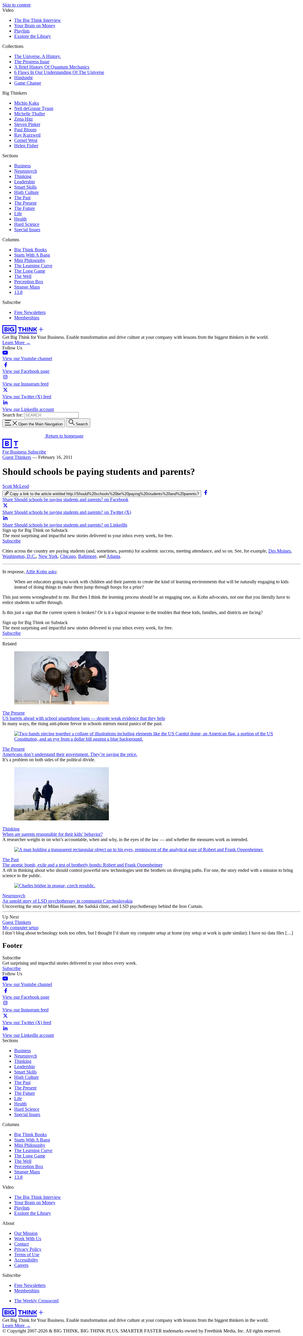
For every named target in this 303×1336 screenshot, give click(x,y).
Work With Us (27, 1238)
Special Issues (27, 229)
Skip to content (16, 4)
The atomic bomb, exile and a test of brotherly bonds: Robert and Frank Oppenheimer (82, 864)
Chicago (68, 556)
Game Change (27, 82)
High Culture (26, 192)
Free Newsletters (30, 312)
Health (20, 218)
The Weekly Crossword (36, 1300)
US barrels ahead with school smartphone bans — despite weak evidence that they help (83, 718)
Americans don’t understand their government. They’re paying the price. (69, 754)
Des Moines (279, 550)
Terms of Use (26, 1254)
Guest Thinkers (16, 457)
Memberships (26, 317)
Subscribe (37, 451)
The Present (25, 202)
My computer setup (20, 927)
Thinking (22, 176)
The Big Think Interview (37, 20)
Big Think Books (30, 249)
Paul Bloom (25, 129)
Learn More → (16, 342)
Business (22, 165)
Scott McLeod (15, 486)
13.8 (18, 292)
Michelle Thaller (29, 113)
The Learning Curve (33, 265)
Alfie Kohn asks (41, 571)
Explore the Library (32, 36)
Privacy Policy (27, 1249)
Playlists (22, 30)
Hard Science (26, 224)
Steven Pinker (27, 124)
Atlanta (113, 556)
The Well (22, 276)
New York (48, 556)
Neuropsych (25, 171)
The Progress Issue (31, 61)
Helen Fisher (26, 145)
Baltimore (87, 556)
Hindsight (23, 77)
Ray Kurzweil (27, 134)
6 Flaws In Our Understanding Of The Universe (59, 72)
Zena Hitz (23, 119)
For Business (15, 451)
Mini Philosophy (29, 260)
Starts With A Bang (32, 255)
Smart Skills (25, 187)
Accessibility (26, 1259)
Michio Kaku (26, 103)
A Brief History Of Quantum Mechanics (51, 66)
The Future (24, 208)
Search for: (12, 414)
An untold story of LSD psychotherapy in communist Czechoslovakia (67, 900)
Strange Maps (27, 286)
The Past (22, 197)
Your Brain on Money (34, 25)
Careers (21, 1265)
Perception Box (28, 281)
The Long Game (29, 270)
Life (18, 213)
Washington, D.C (19, 556)
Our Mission (26, 1233)
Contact (21, 1243)
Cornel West (25, 140)
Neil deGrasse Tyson (33, 108)
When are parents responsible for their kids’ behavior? (52, 834)
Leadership (24, 181)
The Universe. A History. (37, 56)
